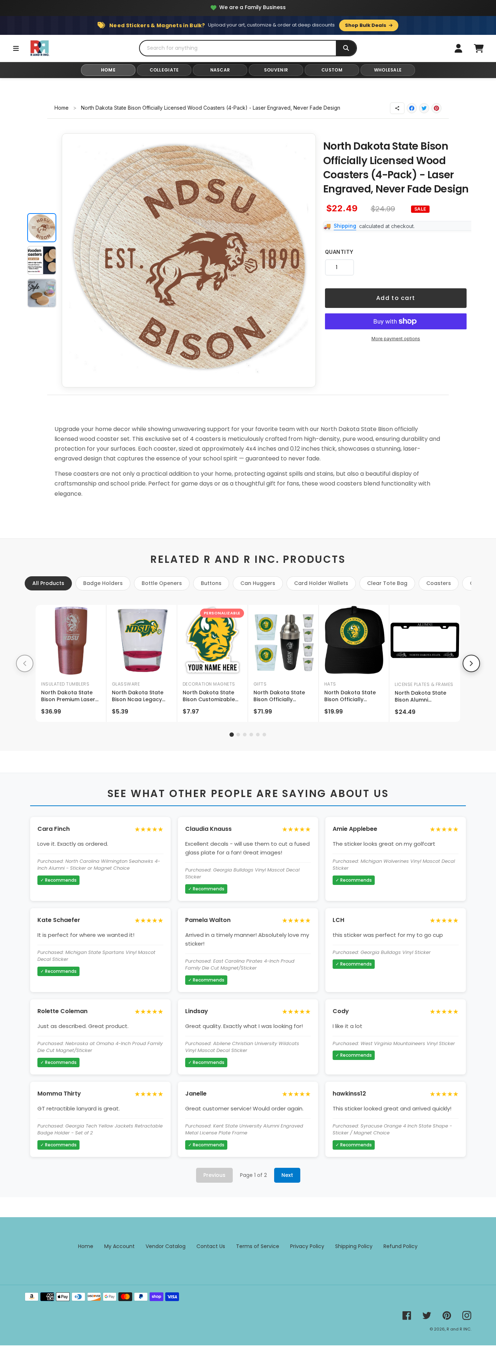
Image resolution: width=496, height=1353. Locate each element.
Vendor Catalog (166, 1246)
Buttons (211, 583)
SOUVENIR (276, 70)
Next (287, 1175)
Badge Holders (103, 583)
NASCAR (220, 70)
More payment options (395, 338)
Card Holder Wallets (321, 583)
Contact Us (210, 1246)
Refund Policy (400, 1246)
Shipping (345, 226)
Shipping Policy (354, 1246)
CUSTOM (331, 70)
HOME (108, 70)
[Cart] (478, 48)
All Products (48, 583)
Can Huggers (257, 583)
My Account (119, 1246)
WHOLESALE (388, 70)
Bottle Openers (162, 583)
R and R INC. (459, 1329)
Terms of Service (257, 1246)
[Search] (346, 48)
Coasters (438, 583)
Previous (214, 1175)
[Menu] (16, 48)
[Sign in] (458, 48)
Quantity (339, 252)
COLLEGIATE (164, 70)
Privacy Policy (307, 1246)
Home (61, 108)
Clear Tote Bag (387, 583)
